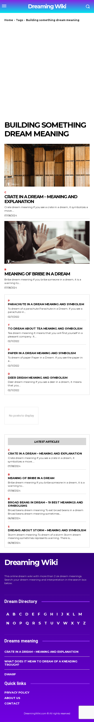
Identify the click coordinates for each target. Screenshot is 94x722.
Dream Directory (20, 601)
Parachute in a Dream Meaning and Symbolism (46, 304)
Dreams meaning (21, 641)
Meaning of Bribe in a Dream (37, 273)
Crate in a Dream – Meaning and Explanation (40, 199)
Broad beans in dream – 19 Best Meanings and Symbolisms (45, 504)
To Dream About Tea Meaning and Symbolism (45, 328)
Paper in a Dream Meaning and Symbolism (42, 353)
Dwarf (10, 674)
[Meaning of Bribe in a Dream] (47, 242)
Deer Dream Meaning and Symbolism (37, 377)
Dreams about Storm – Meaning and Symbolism (47, 530)
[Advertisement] (47, 71)
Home (8, 20)
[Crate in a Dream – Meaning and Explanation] (47, 165)
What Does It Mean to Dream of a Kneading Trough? (40, 663)
